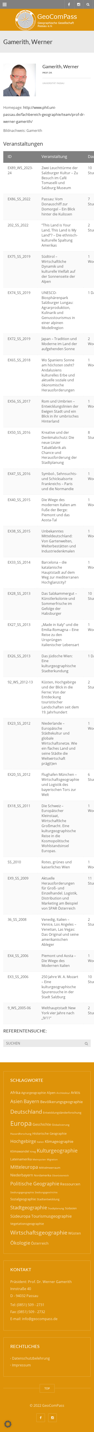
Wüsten (74, 1233)
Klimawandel (19, 1151)
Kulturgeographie (57, 1150)
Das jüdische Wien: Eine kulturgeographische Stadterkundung (59, 664)
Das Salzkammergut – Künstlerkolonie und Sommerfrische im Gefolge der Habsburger (59, 603)
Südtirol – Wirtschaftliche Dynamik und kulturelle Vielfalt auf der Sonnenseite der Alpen (58, 269)
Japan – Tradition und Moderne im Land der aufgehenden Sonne (59, 343)
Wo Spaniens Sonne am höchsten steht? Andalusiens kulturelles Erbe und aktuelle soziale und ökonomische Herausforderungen (58, 375)
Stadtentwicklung (48, 1199)
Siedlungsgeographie (22, 1192)
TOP (47, 1388)
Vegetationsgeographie (27, 1224)
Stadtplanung (56, 1208)
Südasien (71, 1208)
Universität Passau (53, 83)
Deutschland (26, 1111)
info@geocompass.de (39, 1318)
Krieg (33, 1151)
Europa (21, 1123)
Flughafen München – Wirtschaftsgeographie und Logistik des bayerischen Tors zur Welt (60, 784)
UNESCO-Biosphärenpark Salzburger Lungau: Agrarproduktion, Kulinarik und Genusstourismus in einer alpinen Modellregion (58, 310)
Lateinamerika (21, 1159)
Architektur (63, 1093)
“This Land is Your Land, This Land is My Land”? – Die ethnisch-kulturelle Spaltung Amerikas (60, 235)
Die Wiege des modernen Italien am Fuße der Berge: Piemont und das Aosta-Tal (59, 509)
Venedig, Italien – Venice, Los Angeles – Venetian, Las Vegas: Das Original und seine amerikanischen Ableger (60, 932)
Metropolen (39, 1159)
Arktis (75, 1092)
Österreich (40, 1243)
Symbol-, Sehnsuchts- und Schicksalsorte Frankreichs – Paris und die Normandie (59, 481)
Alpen (51, 1092)
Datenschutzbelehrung (31, 1358)
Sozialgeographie (23, 1199)
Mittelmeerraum (49, 1168)
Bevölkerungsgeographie (61, 1101)
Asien (16, 1101)
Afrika (15, 1092)
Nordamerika (42, 1175)
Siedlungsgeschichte (46, 1192)
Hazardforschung (20, 1134)
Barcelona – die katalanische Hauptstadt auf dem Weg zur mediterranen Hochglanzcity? (60, 572)
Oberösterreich (60, 1175)
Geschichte (42, 1124)
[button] (8, 1424)
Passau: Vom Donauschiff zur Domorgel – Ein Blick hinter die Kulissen (58, 207)
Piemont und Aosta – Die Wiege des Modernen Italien (59, 960)
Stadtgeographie (28, 1207)
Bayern (31, 1101)
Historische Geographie (49, 1133)
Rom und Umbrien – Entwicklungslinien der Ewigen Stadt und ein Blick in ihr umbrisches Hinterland (60, 411)
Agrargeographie (33, 1093)
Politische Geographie (34, 1183)
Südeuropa (20, 1216)
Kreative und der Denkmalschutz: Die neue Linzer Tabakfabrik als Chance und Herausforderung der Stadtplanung (59, 447)
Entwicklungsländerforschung (62, 1113)
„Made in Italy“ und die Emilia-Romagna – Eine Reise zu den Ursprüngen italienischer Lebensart (60, 634)
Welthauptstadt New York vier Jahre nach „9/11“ (58, 1012)
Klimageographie (59, 1141)
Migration (52, 1159)
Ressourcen (70, 1183)
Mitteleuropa (24, 1167)
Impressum (21, 1365)
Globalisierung (61, 1124)
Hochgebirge (23, 1141)
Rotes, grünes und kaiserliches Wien (57, 864)
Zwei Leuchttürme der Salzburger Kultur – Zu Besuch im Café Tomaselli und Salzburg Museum (60, 177)
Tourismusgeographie (51, 1216)
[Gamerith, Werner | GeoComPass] (47, 20)
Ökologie (20, 1243)
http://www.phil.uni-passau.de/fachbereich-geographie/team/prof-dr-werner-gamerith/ (44, 114)
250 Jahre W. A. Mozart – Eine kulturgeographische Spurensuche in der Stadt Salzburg (60, 986)
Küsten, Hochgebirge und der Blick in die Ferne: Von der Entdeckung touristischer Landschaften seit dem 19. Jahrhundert (60, 697)
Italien (40, 1141)
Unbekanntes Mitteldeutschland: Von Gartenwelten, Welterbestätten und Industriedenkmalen (59, 541)
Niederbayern (21, 1175)
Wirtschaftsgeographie (38, 1232)
